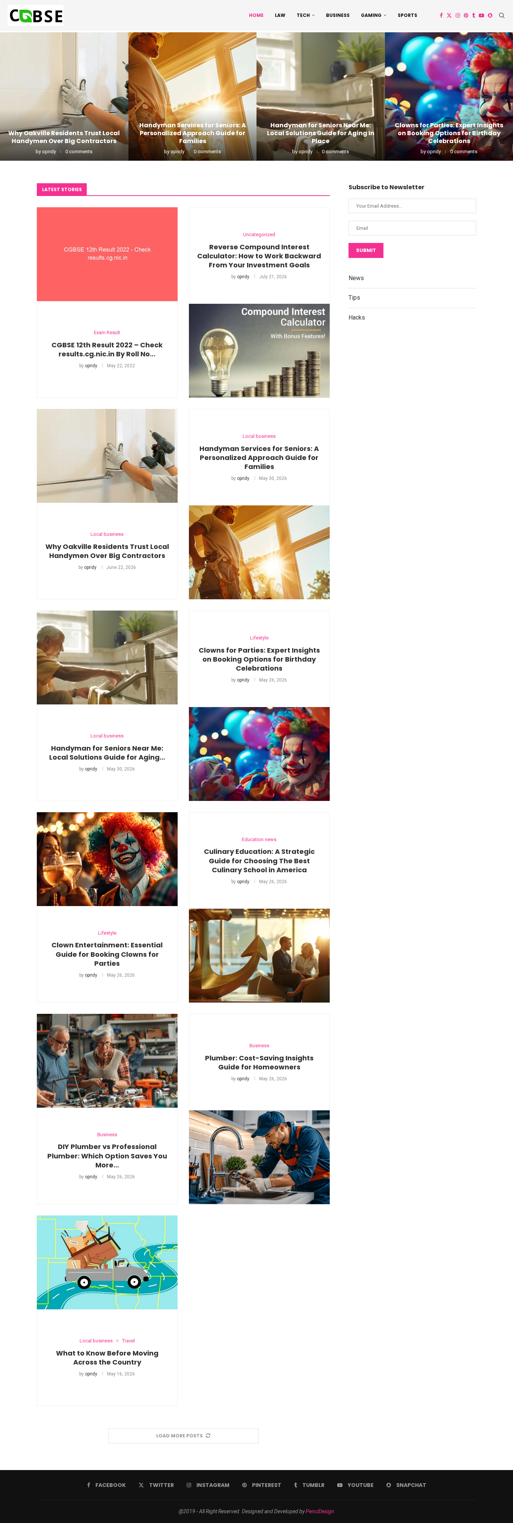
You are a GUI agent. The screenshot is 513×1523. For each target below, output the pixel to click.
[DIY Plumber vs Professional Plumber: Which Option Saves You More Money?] (107, 1061)
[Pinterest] (466, 15)
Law (280, 15)
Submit (366, 250)
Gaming (371, 15)
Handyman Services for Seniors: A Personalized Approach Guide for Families (192, 133)
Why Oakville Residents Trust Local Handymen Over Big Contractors (64, 137)
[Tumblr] (473, 15)
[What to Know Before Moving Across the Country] (107, 1262)
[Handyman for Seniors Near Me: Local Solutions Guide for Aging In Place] (320, 96)
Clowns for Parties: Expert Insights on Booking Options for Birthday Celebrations (449, 133)
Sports (407, 15)
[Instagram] (458, 15)
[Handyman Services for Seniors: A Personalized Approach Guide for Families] (192, 96)
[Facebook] (441, 15)
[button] (14, 96)
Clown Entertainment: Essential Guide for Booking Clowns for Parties (107, 954)
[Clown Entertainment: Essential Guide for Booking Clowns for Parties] (107, 859)
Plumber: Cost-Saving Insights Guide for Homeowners (259, 1062)
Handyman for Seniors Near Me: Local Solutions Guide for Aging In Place (320, 133)
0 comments (78, 151)
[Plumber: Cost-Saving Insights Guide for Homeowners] (259, 1157)
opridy (49, 151)
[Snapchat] (490, 15)
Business (338, 15)
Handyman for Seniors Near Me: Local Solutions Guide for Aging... (107, 752)
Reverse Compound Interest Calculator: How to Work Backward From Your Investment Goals (259, 256)
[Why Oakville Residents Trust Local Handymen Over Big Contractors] (64, 96)
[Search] (501, 15)
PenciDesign (320, 1511)
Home (256, 15)
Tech (303, 15)
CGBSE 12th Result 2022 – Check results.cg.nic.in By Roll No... (107, 349)
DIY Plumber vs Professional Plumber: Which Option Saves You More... (107, 1156)
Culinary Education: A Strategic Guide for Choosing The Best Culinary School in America (259, 861)
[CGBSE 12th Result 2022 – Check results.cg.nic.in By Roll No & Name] (107, 254)
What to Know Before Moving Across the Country (107, 1357)
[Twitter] (449, 15)
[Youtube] (481, 15)
